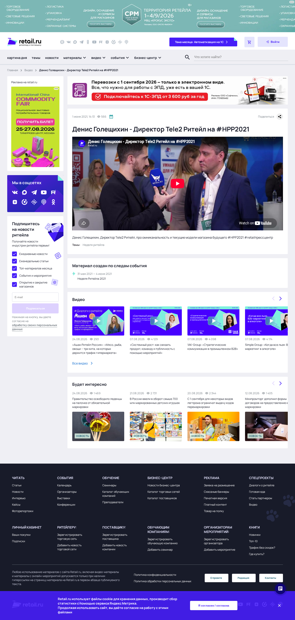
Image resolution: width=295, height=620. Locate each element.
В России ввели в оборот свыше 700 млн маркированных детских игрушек (155, 401)
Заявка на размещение (219, 485)
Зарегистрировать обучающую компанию (163, 541)
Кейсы (16, 504)
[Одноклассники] (88, 42)
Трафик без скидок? (262, 547)
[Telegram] (81, 42)
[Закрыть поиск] (185, 61)
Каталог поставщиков (162, 498)
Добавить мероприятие (219, 549)
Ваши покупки (21, 535)
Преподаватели (112, 502)
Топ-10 (253, 541)
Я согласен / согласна (213, 605)
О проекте (216, 578)
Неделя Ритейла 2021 (91, 278)
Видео (28, 70)
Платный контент (215, 504)
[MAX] (75, 42)
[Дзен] (107, 42)
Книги (254, 527)
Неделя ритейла (93, 245)
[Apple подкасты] (126, 42)
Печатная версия (215, 498)
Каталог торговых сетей (164, 492)
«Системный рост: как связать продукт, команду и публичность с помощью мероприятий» (152, 349)
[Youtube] (94, 42)
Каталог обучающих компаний (115, 494)
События (65, 478)
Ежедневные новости (33, 254)
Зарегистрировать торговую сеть (69, 537)
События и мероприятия (35, 275)
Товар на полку (214, 511)
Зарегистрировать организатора (216, 541)
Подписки (18, 541)
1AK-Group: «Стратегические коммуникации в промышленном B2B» (212, 347)
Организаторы (66, 492)
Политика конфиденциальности (155, 575)
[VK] (69, 42)
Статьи (16, 485)
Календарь (64, 485)
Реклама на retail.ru (24, 82)
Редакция (243, 578)
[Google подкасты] (120, 42)
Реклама (211, 478)
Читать (18, 478)
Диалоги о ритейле (261, 485)
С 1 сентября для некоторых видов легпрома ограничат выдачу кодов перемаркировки (210, 403)
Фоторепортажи (22, 511)
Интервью (18, 498)
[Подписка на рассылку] (62, 42)
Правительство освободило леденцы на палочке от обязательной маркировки (97, 403)
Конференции (66, 504)
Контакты (270, 578)
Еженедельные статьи (34, 261)
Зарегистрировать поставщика (114, 537)
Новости (17, 492)
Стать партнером (260, 498)
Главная (12, 70)
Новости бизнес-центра (164, 485)
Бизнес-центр (160, 478)
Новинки (254, 535)
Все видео (80, 363)
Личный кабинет (27, 527)
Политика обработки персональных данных (162, 581)
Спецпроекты (261, 478)
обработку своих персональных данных (34, 327)
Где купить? (256, 554)
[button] (74, 57)
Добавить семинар (160, 549)
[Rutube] (101, 42)
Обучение (110, 478)
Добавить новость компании (114, 547)
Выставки (63, 498)
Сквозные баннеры (216, 492)
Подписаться (35, 308)
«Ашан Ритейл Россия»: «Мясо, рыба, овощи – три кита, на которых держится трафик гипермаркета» (97, 349)
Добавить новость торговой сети (69, 547)
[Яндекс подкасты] (114, 42)
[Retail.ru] (30, 42)
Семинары (109, 485)
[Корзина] (249, 42)
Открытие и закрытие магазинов (33, 284)
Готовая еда (257, 492)
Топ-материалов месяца (35, 268)
